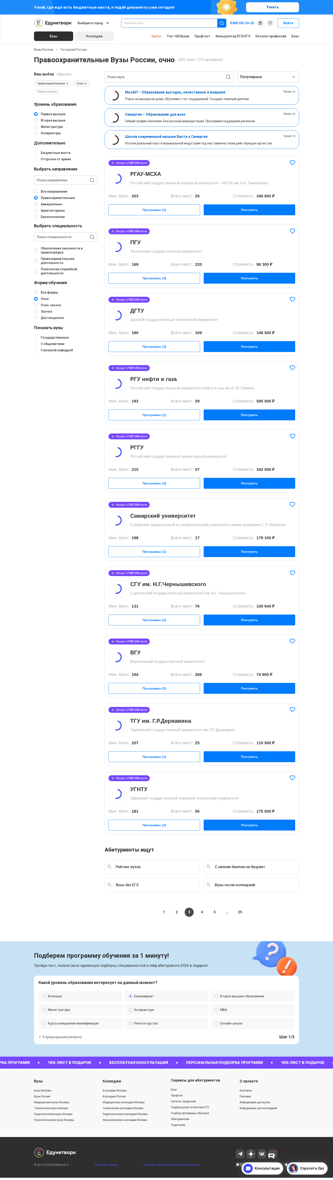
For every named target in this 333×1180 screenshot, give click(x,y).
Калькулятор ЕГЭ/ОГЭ (233, 36)
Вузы (38, 1081)
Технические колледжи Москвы (123, 1108)
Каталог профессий (271, 36)
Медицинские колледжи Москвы (124, 1102)
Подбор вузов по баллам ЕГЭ (190, 1107)
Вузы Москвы (42, 1090)
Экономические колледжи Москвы (125, 1120)
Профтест (202, 36)
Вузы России (43, 49)
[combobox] (172, 23)
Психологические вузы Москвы (54, 1120)
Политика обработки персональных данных (171, 1164)
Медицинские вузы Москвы (51, 1102)
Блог (295, 36)
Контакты (246, 1090)
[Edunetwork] (53, 23)
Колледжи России (114, 1096)
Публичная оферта (106, 1164)
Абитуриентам (180, 1119)
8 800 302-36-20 (242, 23)
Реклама (245, 1096)
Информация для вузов (255, 1102)
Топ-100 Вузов (178, 36)
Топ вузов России (73, 49)
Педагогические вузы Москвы (53, 1114)
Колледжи (112, 1081)
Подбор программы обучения (190, 1113)
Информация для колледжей (258, 1108)
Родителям (178, 1125)
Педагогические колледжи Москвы (125, 1114)
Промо (287, 91)
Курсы (156, 36)
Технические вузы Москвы (51, 1108)
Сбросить (64, 74)
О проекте (249, 1081)
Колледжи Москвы (115, 1090)
